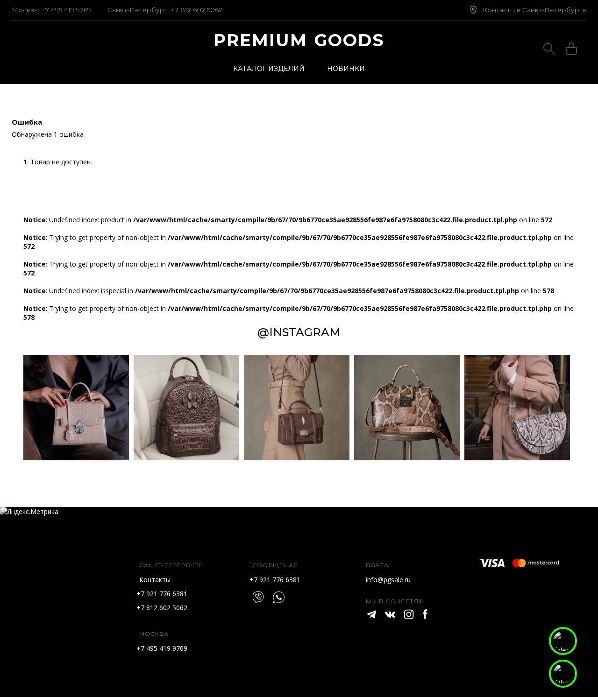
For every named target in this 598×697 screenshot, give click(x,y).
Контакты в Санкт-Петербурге (534, 10)
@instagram (299, 332)
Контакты (155, 579)
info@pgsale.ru (388, 579)
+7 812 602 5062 (196, 10)
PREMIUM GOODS (299, 40)
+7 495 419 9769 (66, 10)
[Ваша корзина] (571, 50)
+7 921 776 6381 (161, 593)
